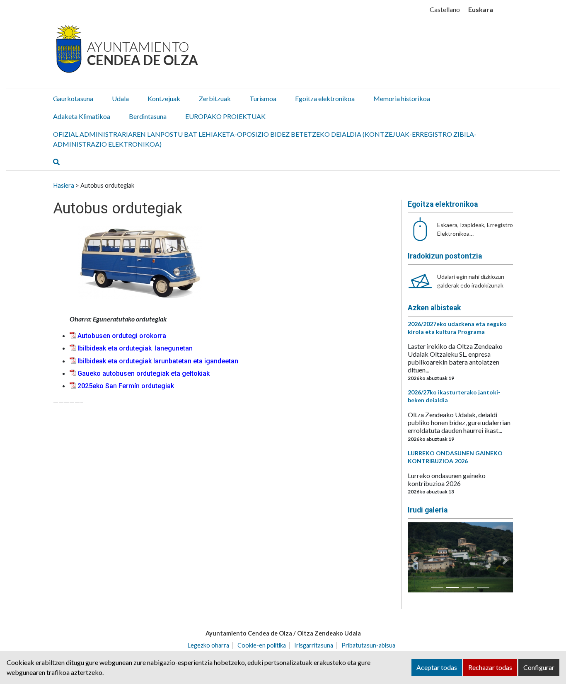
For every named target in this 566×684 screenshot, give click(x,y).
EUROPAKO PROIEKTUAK (225, 116)
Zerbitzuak (215, 98)
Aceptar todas (436, 667)
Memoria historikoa (401, 98)
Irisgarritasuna (313, 645)
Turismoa (262, 98)
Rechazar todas (490, 667)
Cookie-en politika (261, 645)
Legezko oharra (208, 645)
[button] (415, 560)
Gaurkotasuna (73, 98)
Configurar (538, 667)
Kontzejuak (164, 98)
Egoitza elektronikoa (325, 98)
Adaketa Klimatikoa (81, 116)
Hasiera (63, 185)
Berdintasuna (148, 116)
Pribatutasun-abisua (368, 645)
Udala (120, 98)
